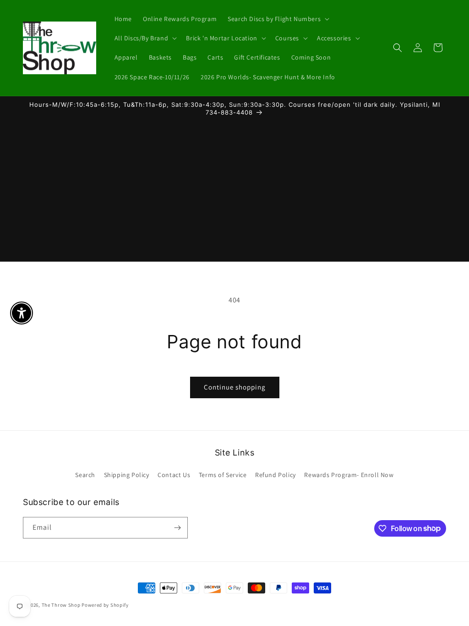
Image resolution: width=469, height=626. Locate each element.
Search (85, 475)
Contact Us (174, 475)
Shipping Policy (126, 475)
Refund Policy (275, 475)
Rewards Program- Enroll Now (348, 475)
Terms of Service (223, 475)
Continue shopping (235, 387)
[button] (277, 18)
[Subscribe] (177, 527)
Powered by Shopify (105, 605)
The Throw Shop (61, 605)
